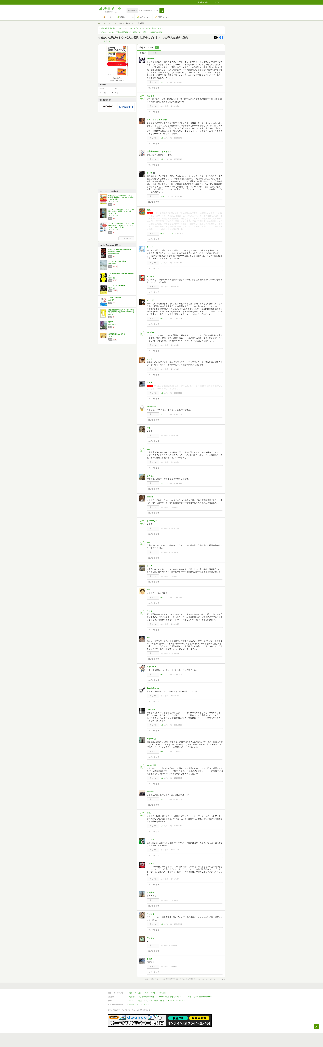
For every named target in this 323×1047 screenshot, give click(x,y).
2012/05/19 (178, 674)
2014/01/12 (175, 507)
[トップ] (99, 23)
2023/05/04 (178, 263)
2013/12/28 (175, 528)
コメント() (168, 82)
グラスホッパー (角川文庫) (117, 261)
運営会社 (132, 997)
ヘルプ (131, 1000)
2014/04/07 (178, 483)
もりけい (150, 247)
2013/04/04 (178, 597)
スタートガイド (150, 993)
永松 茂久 (111, 300)
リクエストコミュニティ (176, 1000)
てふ (149, 813)
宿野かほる (111, 278)
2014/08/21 (175, 462)
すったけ (150, 300)
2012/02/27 (175, 696)
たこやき (150, 96)
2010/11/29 (178, 751)
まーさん (150, 475)
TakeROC (151, 58)
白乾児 (149, 382)
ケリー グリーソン (110, 23)
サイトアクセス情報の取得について (200, 997)
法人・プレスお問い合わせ (155, 1000)
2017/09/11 (178, 318)
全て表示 (143, 53)
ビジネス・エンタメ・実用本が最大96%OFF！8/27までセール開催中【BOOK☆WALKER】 (132, 32)
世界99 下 (111, 322)
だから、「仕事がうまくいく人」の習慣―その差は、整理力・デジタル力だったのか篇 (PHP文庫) (121, 225)
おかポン (150, 276)
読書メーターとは (135, 993)
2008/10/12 (175, 850)
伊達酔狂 (150, 892)
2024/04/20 (179, 196)
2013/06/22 (175, 576)
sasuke (150, 497)
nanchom (151, 332)
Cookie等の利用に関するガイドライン (171, 997)
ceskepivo (151, 406)
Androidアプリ (134, 1004)
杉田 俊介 (111, 314)
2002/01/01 (175, 900)
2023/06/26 (179, 233)
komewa (150, 791)
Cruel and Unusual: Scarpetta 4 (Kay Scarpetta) (119, 250)
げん (149, 590)
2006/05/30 (175, 879)
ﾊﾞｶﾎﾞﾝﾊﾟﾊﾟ (152, 667)
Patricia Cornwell (113, 253)
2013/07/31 (175, 552)
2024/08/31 (175, 106)
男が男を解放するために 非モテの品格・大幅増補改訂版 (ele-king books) (121, 311)
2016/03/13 (175, 369)
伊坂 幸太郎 (112, 263)
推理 (149, 210)
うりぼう (150, 914)
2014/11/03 (175, 435)
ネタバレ (154, 53)
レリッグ (150, 839)
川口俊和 (111, 336)
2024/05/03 (178, 138)
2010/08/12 (178, 799)
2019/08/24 (175, 286)
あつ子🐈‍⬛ (151, 173)
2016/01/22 (178, 393)
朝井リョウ (111, 288)
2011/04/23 (178, 725)
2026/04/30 (178, 82)
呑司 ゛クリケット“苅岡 (157, 119)
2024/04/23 (178, 159)
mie (148, 637)
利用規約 (162, 993)
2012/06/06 (175, 653)
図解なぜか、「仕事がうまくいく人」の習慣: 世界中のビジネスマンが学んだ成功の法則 (121, 197)
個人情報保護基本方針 (146, 997)
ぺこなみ (150, 938)
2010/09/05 (178, 778)
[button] (161, 10)
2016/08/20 (175, 345)
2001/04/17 (178, 924)
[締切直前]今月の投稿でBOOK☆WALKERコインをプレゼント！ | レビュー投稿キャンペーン (132, 28)
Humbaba (151, 709)
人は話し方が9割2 (114, 298)
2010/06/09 (178, 826)
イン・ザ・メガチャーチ (116, 285)
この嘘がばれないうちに (116, 334)
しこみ (149, 358)
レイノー (150, 863)
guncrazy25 (152, 521)
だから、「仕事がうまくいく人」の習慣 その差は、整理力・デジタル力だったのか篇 (121, 211)
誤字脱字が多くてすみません (159, 151)
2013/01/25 (175, 624)
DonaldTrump (153, 688)
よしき (149, 566)
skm (148, 449)
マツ (149, 428)
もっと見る (127, 238)
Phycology (151, 738)
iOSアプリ (146, 1004)
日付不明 (174, 945)
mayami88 (151, 765)
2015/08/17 (178, 414)
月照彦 (149, 611)
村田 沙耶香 (112, 324)
